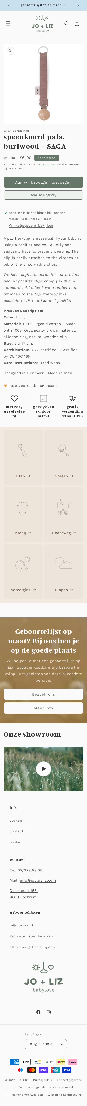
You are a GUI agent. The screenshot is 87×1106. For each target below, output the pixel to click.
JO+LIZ (23, 1080)
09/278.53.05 (30, 870)
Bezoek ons (43, 694)
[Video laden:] (43, 769)
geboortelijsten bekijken (31, 936)
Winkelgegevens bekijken (31, 225)
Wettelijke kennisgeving (65, 1094)
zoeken (16, 820)
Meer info (43, 708)
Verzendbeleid (63, 1087)
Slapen (61, 590)
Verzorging (21, 590)
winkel (16, 842)
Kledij (20, 533)
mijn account (21, 925)
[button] (8, 23)
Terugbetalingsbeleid (33, 1087)
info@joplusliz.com (38, 880)
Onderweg (61, 533)
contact (16, 831)
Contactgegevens (69, 1080)
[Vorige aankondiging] (9, 5)
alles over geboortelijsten (32, 947)
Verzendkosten (46, 164)
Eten (20, 476)
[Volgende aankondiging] (78, 5)
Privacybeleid (42, 1080)
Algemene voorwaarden (26, 1094)
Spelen (61, 476)
